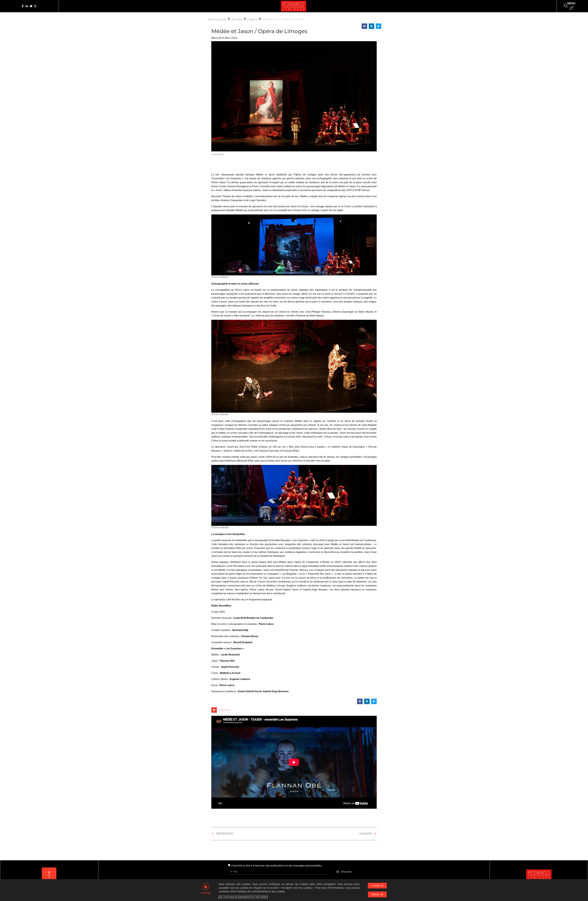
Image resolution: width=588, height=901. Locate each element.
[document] (294, 450)
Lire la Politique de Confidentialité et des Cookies (243, 897)
